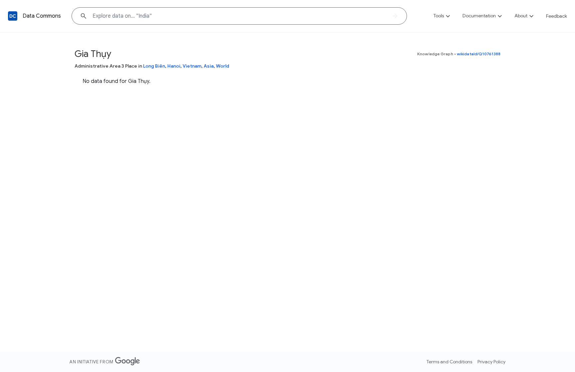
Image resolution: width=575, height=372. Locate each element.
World (222, 66)
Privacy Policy (491, 362)
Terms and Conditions (449, 362)
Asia (209, 66)
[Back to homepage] (12, 16)
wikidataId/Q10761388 (478, 53)
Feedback (556, 16)
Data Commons (42, 16)
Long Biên (154, 66)
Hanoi (173, 66)
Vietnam (192, 66)
